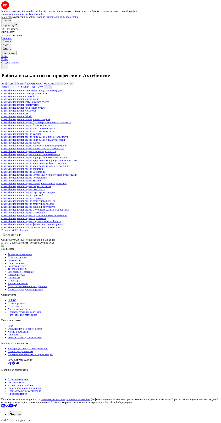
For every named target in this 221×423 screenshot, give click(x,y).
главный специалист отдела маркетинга (23, 171)
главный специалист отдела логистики (22, 168)
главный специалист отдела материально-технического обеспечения (39, 174)
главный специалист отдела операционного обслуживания (33, 183)
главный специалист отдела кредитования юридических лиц (35, 166)
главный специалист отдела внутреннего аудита (28, 131)
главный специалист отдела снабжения (23, 212)
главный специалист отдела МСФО (21, 180)
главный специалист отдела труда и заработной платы (31, 221)
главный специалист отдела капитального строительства (32, 148)
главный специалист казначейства (20, 96)
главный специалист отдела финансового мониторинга (32, 224)
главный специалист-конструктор (20, 104)
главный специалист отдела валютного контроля (28, 128)
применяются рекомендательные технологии (65, 399)
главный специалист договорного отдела (24, 93)
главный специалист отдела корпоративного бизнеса (30, 154)
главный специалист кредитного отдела (23, 107)
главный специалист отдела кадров (20, 142)
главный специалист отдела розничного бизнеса (28, 201)
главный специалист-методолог (18, 110)
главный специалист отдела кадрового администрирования (34, 145)
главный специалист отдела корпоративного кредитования (34, 157)
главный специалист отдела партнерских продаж (28, 192)
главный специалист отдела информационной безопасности (34, 136)
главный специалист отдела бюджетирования (26, 125)
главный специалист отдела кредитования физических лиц (34, 163)
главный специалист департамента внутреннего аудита (31, 90)
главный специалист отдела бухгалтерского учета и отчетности (36, 122)
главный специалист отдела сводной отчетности (28, 206)
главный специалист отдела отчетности (23, 189)
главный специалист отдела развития (22, 198)
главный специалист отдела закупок (21, 134)
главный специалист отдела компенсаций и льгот (28, 151)
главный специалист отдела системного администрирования (35, 209)
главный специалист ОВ (14, 113)
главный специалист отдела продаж (21, 195)
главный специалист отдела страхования (23, 218)
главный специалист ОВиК (16, 116)
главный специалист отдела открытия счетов (26, 186)
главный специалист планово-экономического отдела (31, 227)
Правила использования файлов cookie (56, 17)
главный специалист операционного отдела (25, 119)
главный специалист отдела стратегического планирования (34, 215)
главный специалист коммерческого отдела (25, 101)
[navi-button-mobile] (4, 66)
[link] (6, 49)
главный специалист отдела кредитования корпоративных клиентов (39, 160)
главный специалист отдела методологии (24, 177)
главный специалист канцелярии (19, 99)
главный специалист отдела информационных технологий (33, 139)
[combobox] (15, 413)
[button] (4, 56)
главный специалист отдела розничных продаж (27, 203)
